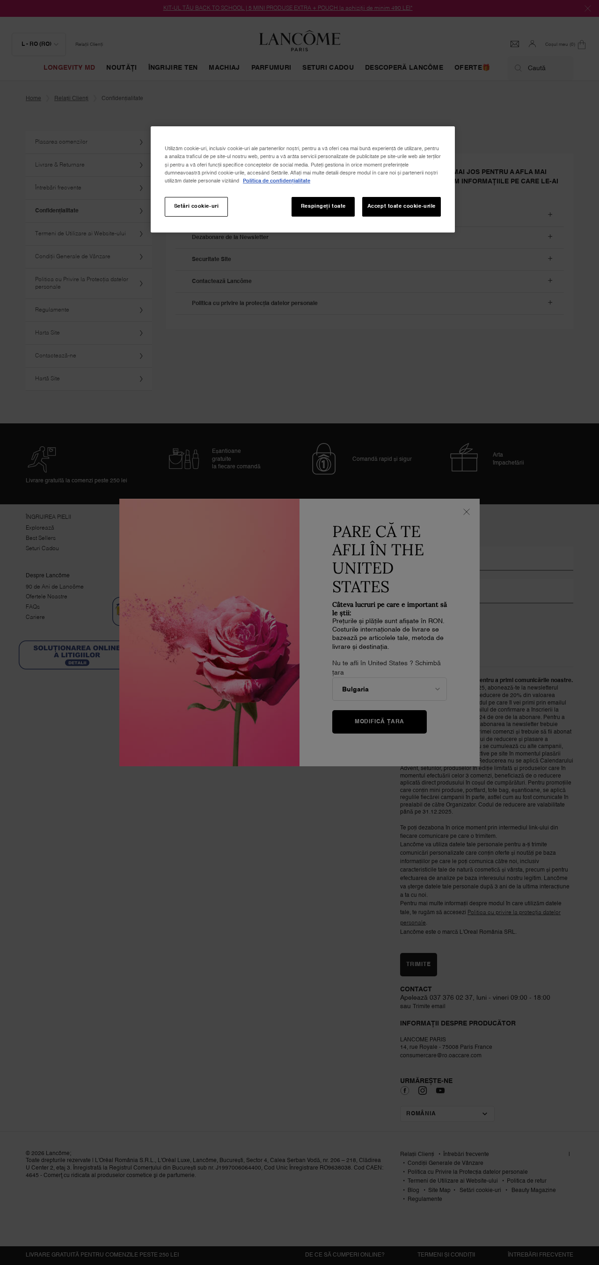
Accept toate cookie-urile (401, 206)
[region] (303, 179)
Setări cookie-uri (196, 206)
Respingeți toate (323, 206)
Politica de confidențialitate (276, 181)
